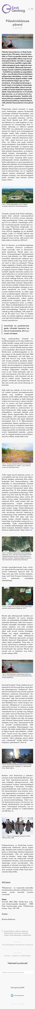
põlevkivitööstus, (9, 933)
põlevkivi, (18, 931)
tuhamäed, (25, 933)
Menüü (32, 9)
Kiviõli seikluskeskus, (16, 935)
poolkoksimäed (26, 935)
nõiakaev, (7, 935)
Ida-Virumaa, (18, 933)
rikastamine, (24, 931)
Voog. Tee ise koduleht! (17, 1004)
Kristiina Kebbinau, (9, 931)
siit (31, 530)
